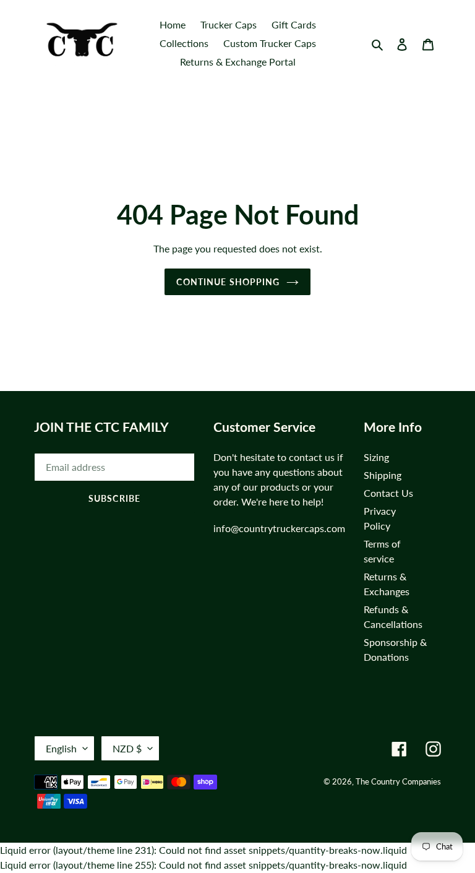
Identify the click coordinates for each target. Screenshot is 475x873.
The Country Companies (398, 781)
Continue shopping (228, 282)
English (61, 748)
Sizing (376, 457)
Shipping (382, 475)
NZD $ (127, 748)
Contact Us (388, 493)
